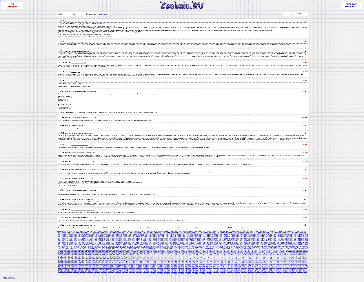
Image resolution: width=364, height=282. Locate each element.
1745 (182, 260)
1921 (302, 262)
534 (249, 238)
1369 (109, 253)
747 (105, 242)
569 (99, 239)
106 (285, 231)
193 (281, 233)
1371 (116, 253)
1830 (231, 261)
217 (99, 234)
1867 (112, 262)
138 (124, 233)
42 (141, 231)
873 (213, 243)
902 (295, 243)
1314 (164, 252)
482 (102, 238)
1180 (196, 248)
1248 (182, 250)
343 (207, 235)
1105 (191, 247)
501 (156, 238)
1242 (161, 250)
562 (79, 239)
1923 (60, 264)
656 (96, 241)
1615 (224, 257)
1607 (196, 257)
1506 (91, 256)
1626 (263, 257)
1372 (119, 253)
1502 (77, 256)
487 (116, 238)
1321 (189, 252)
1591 (140, 257)
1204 (278, 248)
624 (255, 239)
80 (224, 231)
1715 (77, 260)
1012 (116, 246)
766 (159, 242)
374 (295, 235)
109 (294, 231)
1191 (233, 248)
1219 (81, 250)
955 (195, 244)
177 (235, 233)
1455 (161, 254)
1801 (130, 261)
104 (279, 231)
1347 (280, 252)
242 (170, 234)
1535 (193, 256)
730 (306, 241)
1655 (116, 258)
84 (232, 231)
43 (143, 231)
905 (304, 243)
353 (235, 235)
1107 (198, 247)
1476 (235, 254)
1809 (158, 261)
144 (141, 233)
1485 (267, 254)
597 (178, 239)
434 (215, 237)
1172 (168, 248)
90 (245, 231)
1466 (200, 254)
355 (241, 235)
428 (198, 237)
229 (133, 234)
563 (82, 239)
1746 (186, 260)
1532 (182, 256)
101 (271, 231)
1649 (95, 258)
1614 (221, 257)
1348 (283, 252)
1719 (91, 260)
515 (195, 238)
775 (184, 242)
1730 (130, 260)
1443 (119, 254)
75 (213, 231)
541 (269, 238)
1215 (67, 250)
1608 (200, 257)
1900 (228, 262)
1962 (196, 264)
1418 (281, 253)
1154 (107, 248)
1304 (129, 252)
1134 (289, 247)
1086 (125, 247)
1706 (295, 258)
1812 (168, 261)
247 (184, 234)
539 (264, 238)
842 (124, 243)
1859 (84, 262)
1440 (109, 254)
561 (76, 239)
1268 (252, 250)
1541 (214, 256)
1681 (207, 258)
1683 (214, 258)
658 (102, 241)
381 (65, 237)
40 (136, 231)
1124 (255, 247)
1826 (217, 261)
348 (221, 235)
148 (153, 233)
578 (124, 239)
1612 (214, 257)
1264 (238, 250)
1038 (207, 246)
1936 (105, 264)
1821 (200, 261)
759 (139, 242)
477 (87, 238)
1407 (242, 253)
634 (284, 239)
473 (76, 238)
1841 (270, 261)
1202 (271, 248)
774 (181, 242)
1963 (200, 264)
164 (198, 233)
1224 (98, 250)
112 (302, 231)
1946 (140, 264)
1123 (252, 247)
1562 (288, 256)
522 (215, 238)
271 (252, 234)
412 (153, 237)
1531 (179, 256)
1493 (295, 254)
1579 (98, 257)
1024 (158, 246)
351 (230, 235)
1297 (105, 252)
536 (255, 238)
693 (201, 241)
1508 (98, 256)
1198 (257, 248)
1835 (249, 261)
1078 (97, 247)
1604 (186, 257)
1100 (174, 247)
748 (107, 242)
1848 (295, 261)
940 (153, 244)
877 (224, 243)
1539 (207, 256)
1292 (87, 252)
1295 (98, 252)
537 (258, 238)
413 (156, 237)
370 (284, 235)
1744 (179, 260)
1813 (172, 261)
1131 (279, 247)
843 (127, 243)
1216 (70, 250)
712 (255, 241)
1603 (182, 257)
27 (108, 231)
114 (307, 231)
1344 (269, 252)
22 (97, 231)
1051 (253, 246)
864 (187, 243)
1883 (168, 262)
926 (113, 244)
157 (178, 233)
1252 (196, 250)
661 (110, 241)
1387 (172, 253)
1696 (259, 258)
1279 (291, 250)
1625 (259, 257)
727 (298, 241)
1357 (67, 253)
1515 (123, 256)
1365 (95, 253)
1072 (76, 247)
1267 (249, 250)
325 (156, 235)
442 (238, 237)
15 (82, 231)
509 (178, 238)
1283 (305, 250)
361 (258, 235)
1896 (214, 262)
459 (286, 237)
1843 (277, 261)
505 (167, 238)
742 (90, 242)
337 (190, 235)
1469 (210, 254)
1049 (246, 246)
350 (227, 235)
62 (184, 231)
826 (79, 243)
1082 (111, 247)
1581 (105, 257)
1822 (203, 261)
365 (269, 235)
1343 (266, 252)
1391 (186, 253)
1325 (203, 252)
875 (218, 243)
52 (163, 231)
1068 (62, 247)
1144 (73, 248)
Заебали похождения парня (79, 199)
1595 (154, 257)
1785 (74, 261)
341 (201, 235)
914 (79, 244)
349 (224, 235)
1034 (193, 246)
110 (296, 231)
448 (255, 237)
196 (289, 233)
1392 (189, 253)
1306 (136, 252)
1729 (126, 260)
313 (121, 235)
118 (67, 233)
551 (298, 238)
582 (136, 239)
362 (261, 235)
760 (141, 242)
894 (272, 243)
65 (191, 231)
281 (281, 234)
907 (59, 244)
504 (164, 238)
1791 (95, 261)
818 (306, 242)
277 (269, 234)
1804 (140, 261)
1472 (221, 254)
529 (235, 238)
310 (113, 235)
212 (85, 234)
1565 (298, 256)
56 (171, 231)
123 (81, 233)
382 (68, 237)
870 (204, 243)
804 (267, 242)
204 (62, 234)
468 (62, 238)
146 (147, 233)
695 (207, 241)
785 (213, 242)
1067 (59, 247)
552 (301, 238)
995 (60, 246)
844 (130, 243)
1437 (98, 254)
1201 (267, 248)
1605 (189, 257)
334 (181, 235)
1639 (60, 258)
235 (150, 234)
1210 (299, 248)
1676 (189, 258)
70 (202, 231)
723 (286, 241)
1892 (200, 262)
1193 (240, 248)
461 (292, 237)
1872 (130, 262)
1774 (284, 260)
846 (136, 243)
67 (195, 231)
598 (181, 239)
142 (135, 233)
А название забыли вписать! (79, 91)
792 (232, 242)
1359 (74, 253)
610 (215, 239)
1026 (165, 246)
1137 (299, 247)
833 (99, 243)
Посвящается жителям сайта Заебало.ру (83, 152)
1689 (235, 258)
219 (104, 234)
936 (141, 244)
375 (298, 235)
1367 (102, 253)
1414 (267, 253)
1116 (228, 247)
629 (269, 239)
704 (232, 241)
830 (90, 243)
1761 (238, 260)
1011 (112, 246)
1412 (259, 253)
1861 (91, 262)
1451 (147, 254)
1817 (186, 261)
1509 (102, 256)
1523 (151, 256)
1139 (306, 247)
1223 (95, 250)
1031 (182, 246)
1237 (144, 250)
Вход (100, 14)
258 (215, 234)
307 (105, 235)
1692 (245, 258)
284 (289, 234)
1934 (98, 264)
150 (158, 233)
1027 (168, 246)
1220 (84, 250)
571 (105, 239)
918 (90, 244)
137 (121, 233)
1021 (147, 246)
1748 (193, 260)
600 (187, 239)
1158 (120, 248)
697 (213, 241)
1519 (137, 256)
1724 (109, 260)
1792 (98, 261)
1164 (141, 248)
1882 (165, 262)
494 (136, 238)
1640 (63, 258)
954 (193, 244)
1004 (88, 246)
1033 (189, 246)
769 (167, 242)
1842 (274, 261)
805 (269, 242)
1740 (165, 260)
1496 (305, 254)
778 (193, 242)
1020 (144, 246)
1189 (226, 248)
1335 (238, 252)
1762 (242, 260)
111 (299, 231)
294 (68, 235)
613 (224, 239)
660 (107, 241)
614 (227, 239)
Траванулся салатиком (78, 178)
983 (275, 244)
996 (62, 246)
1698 (267, 258)
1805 (144, 261)
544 (278, 238)
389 (87, 237)
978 (261, 244)
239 (161, 234)
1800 (126, 261)
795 (241, 242)
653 (87, 241)
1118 (235, 247)
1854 (67, 262)
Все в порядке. (75, 72)
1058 (277, 246)
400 (119, 237)
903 (298, 243)
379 (59, 237)
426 (193, 237)
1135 (293, 247)
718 (272, 241)
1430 (74, 254)
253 (201, 234)
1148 (86, 248)
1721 (98, 260)
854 (159, 243)
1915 (281, 262)
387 (82, 237)
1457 (168, 254)
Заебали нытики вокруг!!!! (78, 63)
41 (139, 231)
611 (218, 239)
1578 (95, 257)
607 (207, 239)
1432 (81, 254)
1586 (123, 257)
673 (144, 241)
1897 (218, 262)
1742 (172, 260)
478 (90, 238)
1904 (242, 262)
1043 (225, 246)
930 (124, 244)
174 (227, 233)
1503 (81, 256)
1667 (158, 258)
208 (73, 234)
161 (190, 233)
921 (99, 244)
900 (289, 243)
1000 (74, 246)
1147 (83, 248)
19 (91, 231)
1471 (217, 254)
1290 (80, 252)
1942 (126, 264)
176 (232, 233)
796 (244, 242)
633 (281, 239)
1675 (186, 258)
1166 (148, 248)
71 (204, 231)
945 (167, 244)
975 (252, 244)
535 (252, 238)
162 (192, 233)
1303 (126, 252)
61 (182, 231)
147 (150, 233)
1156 (114, 248)
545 (281, 238)
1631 (281, 257)
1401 (221, 253)
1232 (126, 250)
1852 (60, 262)
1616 (228, 257)
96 (259, 231)
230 (136, 234)
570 (102, 239)
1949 (151, 264)
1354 (306, 252)
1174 (175, 248)
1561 (284, 256)
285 (292, 234)
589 (156, 239)
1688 (231, 258)
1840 (267, 261)
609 (213, 239)
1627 (267, 257)
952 (187, 244)
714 (261, 241)
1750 (200, 260)
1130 (276, 247)
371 (286, 235)
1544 (224, 256)
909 (65, 244)
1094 (153, 247)
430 (204, 237)
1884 (172, 262)
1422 (295, 253)
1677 (193, 258)
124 (84, 233)
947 (173, 244)
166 (204, 233)
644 (62, 241)
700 (221, 241)
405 (133, 237)
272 (255, 234)
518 (204, 238)
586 (147, 239)
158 (181, 233)
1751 (203, 260)
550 (295, 238)
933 (133, 244)
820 (62, 243)
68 (197, 231)
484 (107, 238)
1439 (105, 254)
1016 (130, 246)
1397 (207, 253)
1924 (63, 264)
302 (90, 235)
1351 (295, 252)
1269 (256, 250)
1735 (147, 260)
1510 (105, 256)
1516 (126, 256)
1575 (84, 257)
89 (243, 231)
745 (99, 242)
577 (122, 239)
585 (144, 239)
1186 (216, 248)
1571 (70, 257)
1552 (252, 256)
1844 (281, 261)
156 (175, 233)
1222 (91, 250)
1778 (298, 260)
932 (130, 244)
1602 (179, 257)
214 (90, 234)
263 (230, 234)
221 (110, 234)
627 (264, 239)
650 (79, 241)
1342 (262, 252)
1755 (217, 260)
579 (127, 239)
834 (102, 243)
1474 (228, 254)
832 (96, 243)
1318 (178, 252)
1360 (77, 253)
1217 (74, 250)
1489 (281, 254)
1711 (63, 260)
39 (134, 231)
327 (161, 235)
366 (272, 235)
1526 (161, 256)
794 (238, 242)
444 (244, 237)
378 (306, 235)
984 (278, 244)
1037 (203, 246)
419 (173, 237)
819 (59, 243)
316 (130, 235)
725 (292, 241)
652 (85, 241)
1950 (154, 264)
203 (59, 234)
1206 (285, 248)
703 (230, 241)
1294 (94, 252)
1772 (277, 260)
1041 (218, 246)
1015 (126, 246)
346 (215, 235)
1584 (116, 257)
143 (138, 233)
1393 (193, 253)
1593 (147, 257)
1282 (302, 250)
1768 (263, 260)
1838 (259, 261)
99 (265, 231)
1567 (305, 256)
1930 (84, 264)
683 (173, 241)
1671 (172, 258)
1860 (88, 262)
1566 (302, 256)
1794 (105, 261)
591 (161, 239)
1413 (263, 253)
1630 (277, 257)
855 (161, 243)
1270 (259, 250)
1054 (263, 246)
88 (241, 231)
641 (303, 239)
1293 (91, 252)
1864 (102, 262)
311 (116, 235)
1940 (119, 264)
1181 (199, 248)
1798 (119, 261)
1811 (165, 261)
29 (112, 231)
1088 (132, 247)
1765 (252, 260)
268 (244, 234)
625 (258, 239)
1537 (200, 256)
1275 (277, 250)
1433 (84, 254)
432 (210, 237)
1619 (238, 257)
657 (99, 241)
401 (122, 237)
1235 (137, 250)
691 (196, 241)
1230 (119, 250)
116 (62, 233)
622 (249, 239)
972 (244, 244)
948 (176, 244)
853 (156, 243)
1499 (67, 256)
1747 (189, 260)
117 (65, 233)
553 (303, 238)
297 (76, 235)
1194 (243, 248)
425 (190, 237)
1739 (161, 260)
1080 (104, 247)
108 (291, 231)
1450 (144, 254)
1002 (81, 246)
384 (73, 237)
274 (261, 234)
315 (127, 235)
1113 (218, 247)
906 (306, 243)
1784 (70, 261)
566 (90, 239)
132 (107, 233)
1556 (267, 256)
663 (116, 241)
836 (107, 243)
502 (159, 238)
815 (298, 242)
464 (301, 237)
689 (190, 241)
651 (82, 241)
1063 (295, 246)
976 (255, 244)
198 (295, 233)
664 (119, 241)
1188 (223, 248)
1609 (203, 257)
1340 (255, 252)
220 (107, 234)
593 (167, 239)
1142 (66, 248)
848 (141, 243)
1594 (151, 257)
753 (122, 242)
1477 (238, 254)
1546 (231, 256)
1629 (274, 257)
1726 (116, 260)
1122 (248, 247)
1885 (175, 262)
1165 (144, 248)
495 (139, 238)
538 (261, 238)
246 (181, 234)
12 (75, 231)
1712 (67, 260)
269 (247, 234)
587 (150, 239)
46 (150, 231)
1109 (205, 247)
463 (298, 237)
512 (187, 238)
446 (249, 237)
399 (116, 237)
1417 (277, 253)
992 (301, 244)
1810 (161, 261)
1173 (172, 248)
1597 (161, 257)
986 (284, 244)
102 (274, 231)
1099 (171, 247)
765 (156, 242)
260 (221, 234)
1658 (126, 258)
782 (204, 242)
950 (181, 244)
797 (247, 242)
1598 (165, 257)
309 (110, 235)
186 (261, 233)
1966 (210, 264)
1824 (210, 261)
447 (252, 237)
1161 (131, 248)
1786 (77, 261)
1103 (185, 247)
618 (238, 239)
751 (116, 242)
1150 (93, 248)
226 (124, 234)
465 (303, 237)
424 (187, 237)
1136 (296, 247)
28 (110, 231)
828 (85, 243)
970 (238, 244)
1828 (224, 261)
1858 (81, 262)
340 (198, 235)
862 (181, 243)
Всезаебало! (13, 5)
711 (252, 241)
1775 (288, 260)
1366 (98, 253)
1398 (210, 253)
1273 (270, 250)
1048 (242, 246)
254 (204, 234)
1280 (295, 250)
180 (244, 233)
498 (147, 238)
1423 (298, 253)
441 (235, 237)
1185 (213, 248)
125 (87, 233)
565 (87, 239)
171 (218, 233)
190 (272, 233)
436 (221, 237)
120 (73, 233)
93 (252, 231)
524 (221, 238)
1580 (102, 257)
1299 (112, 252)
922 (102, 244)
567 (93, 239)
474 (79, 238)
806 (272, 242)
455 (275, 237)
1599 (168, 257)
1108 (202, 247)
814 (295, 242)
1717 (84, 260)
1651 (102, 258)
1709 (305, 258)
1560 (281, 256)
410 (147, 237)
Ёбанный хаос (75, 21)
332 (176, 235)
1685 (221, 258)
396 (107, 237)
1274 (274, 250)
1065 (302, 246)
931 (127, 244)
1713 (70, 260)
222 (113, 234)
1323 (196, 252)
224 (119, 234)
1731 (133, 260)
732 (62, 242)
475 (82, 238)
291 (59, 235)
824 (73, 243)
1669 (165, 258)
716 (267, 241)
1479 (245, 254)
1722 (102, 260)
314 (124, 235)
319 (139, 235)
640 (301, 239)
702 (227, 241)
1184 (209, 248)
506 (170, 238)
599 (184, 239)
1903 (239, 262)
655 (93, 241)
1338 (248, 252)
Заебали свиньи (76, 51)
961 (212, 244)
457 (281, 237)
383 (70, 237)
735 (70, 242)
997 (65, 246)
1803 (137, 261)
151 (161, 233)
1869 (119, 262)
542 (272, 238)
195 (286, 233)
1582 (109, 257)
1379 (144, 253)
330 (170, 235)
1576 (88, 257)
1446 (130, 254)
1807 (151, 261)
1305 (133, 252)
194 (283, 233)
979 (264, 244)
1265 (242, 250)
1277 (284, 250)
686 (181, 241)
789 (224, 242)
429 (201, 237)
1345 (273, 252)
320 (141, 235)
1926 (70, 264)
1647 (88, 258)
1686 (224, 258)
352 (232, 235)
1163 (137, 248)
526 (227, 238)
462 (295, 237)
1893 (203, 262)
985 (281, 244)
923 (104, 244)
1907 (253, 262)
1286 (66, 252)
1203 (274, 248)
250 (193, 234)
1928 (77, 264)
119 (70, 233)
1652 (105, 258)
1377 (137, 253)
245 (178, 234)
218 (102, 234)
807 (275, 242)
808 (278, 242)
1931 (88, 264)
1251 (193, 250)
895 (275, 243)
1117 (232, 247)
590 (159, 239)
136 (118, 233)
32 (119, 231)
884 (244, 243)
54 (167, 231)
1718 (88, 260)
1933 (95, 264)
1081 (108, 247)
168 (209, 233)
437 (224, 237)
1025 (161, 246)
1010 (109, 246)
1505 (88, 256)
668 (130, 241)
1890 (193, 262)
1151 (97, 248)
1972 (231, 264)
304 (96, 235)
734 (68, 242)
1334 (234, 252)
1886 (179, 262)
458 (284, 237)
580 (130, 239)
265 (235, 234)
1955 (172, 264)
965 (224, 244)
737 (76, 242)
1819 (193, 261)
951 (184, 244)
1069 (66, 247)
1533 (186, 256)
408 (141, 237)
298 (79, 235)
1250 (189, 250)
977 (258, 244)
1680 (203, 258)
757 (133, 242)
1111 (212, 247)
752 (119, 242)
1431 (77, 254)
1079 (101, 247)
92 (250, 231)
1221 (88, 250)
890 (261, 243)
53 (165, 231)
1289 (77, 252)
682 (170, 241)
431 (207, 237)
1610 (207, 257)
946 (170, 244)
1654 (112, 258)
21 (95, 231)
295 (70, 235)
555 (59, 239)
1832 (238, 261)
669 (133, 241)
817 (303, 242)
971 (241, 244)
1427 (63, 254)
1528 (168, 256)
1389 (179, 253)
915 (82, 244)
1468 (207, 254)
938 (147, 244)
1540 (210, 256)
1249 (186, 250)
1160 (127, 248)
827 (82, 243)
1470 (214, 254)
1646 (84, 258)
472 (73, 238)
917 (87, 244)
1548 (238, 256)
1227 (109, 250)
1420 (288, 253)
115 (59, 233)
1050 (249, 246)
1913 (274, 262)
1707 (298, 258)
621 (247, 239)
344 (210, 235)
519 (207, 238)
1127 (265, 247)
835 (105, 243)
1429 (70, 254)
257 (212, 234)
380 (62, 237)
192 (278, 233)
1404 (232, 253)
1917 (288, 262)
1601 (175, 257)
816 (301, 242)
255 (207, 234)
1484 (263, 254)
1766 (256, 260)
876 (221, 243)
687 (184, 241)
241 (167, 234)
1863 (98, 262)
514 (193, 238)
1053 (260, 246)
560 (73, 239)
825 (76, 243)
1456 (165, 254)
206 (68, 234)
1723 (105, 260)
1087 (129, 247)
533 (247, 238)
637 (292, 239)
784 (210, 242)
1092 (146, 247)
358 (249, 235)
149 (155, 233)
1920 (298, 262)
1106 (195, 247)
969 (235, 244)
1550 (245, 256)
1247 (179, 250)
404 (130, 237)
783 (207, 242)
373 (292, 235)
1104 (188, 247)
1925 (67, 264)
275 (264, 234)
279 (275, 234)
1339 (252, 252)
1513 (116, 256)
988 (289, 244)
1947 (144, 264)
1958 (182, 264)
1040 (214, 246)
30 (115, 231)
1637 (302, 257)
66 (193, 231)
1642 (70, 258)
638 (295, 239)
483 (105, 238)
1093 (150, 247)
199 (298, 233)
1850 (302, 261)
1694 (252, 258)
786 (215, 242)
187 (263, 233)
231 (139, 234)
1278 (288, 250)
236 (153, 234)
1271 (263, 250)
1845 (284, 261)
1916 (284, 262)
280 (278, 234)
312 (119, 235)
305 (99, 235)
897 (281, 243)
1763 (245, 260)
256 (210, 234)
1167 (151, 248)
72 (206, 231)
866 (193, 243)
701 (224, 241)
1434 (88, 254)
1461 (182, 254)
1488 (277, 254)
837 (110, 243)
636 (289, 239)
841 (122, 243)
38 (132, 231)
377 (303, 235)
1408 (246, 253)
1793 (102, 261)
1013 (119, 246)
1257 (214, 250)
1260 (224, 250)
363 (264, 235)
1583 (112, 257)
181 (246, 233)
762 (147, 242)
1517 (130, 256)
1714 (74, 260)
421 (178, 237)
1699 (270, 258)
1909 (260, 262)
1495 (302, 254)
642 (306, 239)
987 (286, 244)
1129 (272, 247)
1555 (263, 256)
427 (195, 237)
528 (232, 238)
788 (221, 242)
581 (133, 239)
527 (230, 238)
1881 (161, 262)
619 (241, 239)
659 (105, 241)
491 (127, 238)
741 (87, 242)
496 (141, 238)
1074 (83, 247)
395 (105, 237)
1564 (295, 256)
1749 (196, 260)
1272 (267, 250)
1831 (235, 261)
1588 (130, 257)
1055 (267, 246)
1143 (69, 248)
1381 (151, 253)
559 (70, 239)
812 (289, 242)
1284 (59, 252)
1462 (186, 254)
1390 (182, 253)
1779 (302, 260)
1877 (147, 262)
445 (247, 237)
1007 (98, 246)
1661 (137, 258)
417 (167, 237)
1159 (124, 248)
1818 (189, 261)
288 (301, 234)
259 (218, 234)
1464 (193, 254)
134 (113, 233)
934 (136, 244)
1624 (256, 257)
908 (62, 244)
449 (258, 237)
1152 (100, 248)
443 (241, 237)
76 (215, 231)
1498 (63, 256)
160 (187, 233)
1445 (126, 254)
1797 (116, 261)
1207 (288, 248)
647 (70, 241)
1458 (172, 254)
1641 (67, 258)
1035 (196, 246)
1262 (231, 250)
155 (172, 233)
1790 (91, 261)
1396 (203, 253)
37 (130, 231)
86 (237, 231)
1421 (291, 253)
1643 (74, 258)
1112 (215, 247)
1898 (221, 262)
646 (68, 241)
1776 (291, 260)
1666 (154, 258)
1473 (224, 254)
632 (278, 239)
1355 (60, 253)
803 (264, 242)
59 (178, 231)
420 (176, 237)
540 (267, 238)
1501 (74, 256)
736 (73, 242)
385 (76, 237)
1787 (81, 261)
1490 (284, 254)
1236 (140, 250)
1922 (305, 262)
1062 (291, 246)
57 (174, 231)
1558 (274, 256)
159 (184, 233)
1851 (305, 261)
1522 (147, 256)
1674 (182, 258)
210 (79, 234)
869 (201, 243)
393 (99, 237)
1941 (123, 264)
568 (96, 239)
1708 (302, 258)
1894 (207, 262)
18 (88, 231)
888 (255, 243)
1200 (264, 248)
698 (215, 241)
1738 (158, 260)
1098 (167, 247)
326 (158, 235)
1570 (67, 257)
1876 (144, 262)
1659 (130, 258)
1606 (193, 257)
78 (219, 231)
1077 (94, 247)
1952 (161, 264)
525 (224, 238)
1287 (70, 252)
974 (249, 244)
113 (304, 231)
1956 (175, 264)
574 (113, 239)
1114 (222, 247)
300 (85, 235)
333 (178, 235)
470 (68, 238)
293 (65, 235)
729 (303, 241)
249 (190, 234)
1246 (175, 250)
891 (264, 243)
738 (79, 242)
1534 (189, 256)
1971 (228, 264)
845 (133, 243)
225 (121, 234)
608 (210, 239)
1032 (186, 246)
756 (130, 242)
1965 (207, 264)
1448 (137, 254)
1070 (69, 247)
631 (275, 239)
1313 (161, 252)
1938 (112, 264)
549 (292, 238)
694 (204, 241)
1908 (256, 262)
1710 (60, 260)
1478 (242, 254)
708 (244, 241)
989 (292, 244)
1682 (210, 258)
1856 (74, 262)
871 (207, 243)
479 (93, 238)
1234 (133, 250)
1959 (186, 264)
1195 (247, 248)
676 (153, 241)
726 (295, 241)
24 (102, 231)
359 (252, 235)
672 (141, 241)
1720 (95, 260)
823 (70, 243)
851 (150, 243)
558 (68, 239)
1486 (270, 254)
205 (65, 234)
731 (59, 242)
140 (130, 233)
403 (127, 237)
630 (272, 239)
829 (87, 243)
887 (252, 243)
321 (144, 235)
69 (200, 231)
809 (281, 242)
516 (198, 238)
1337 (245, 252)
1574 (81, 257)
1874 (137, 262)
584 (141, 239)
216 (96, 234)
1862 (95, 262)
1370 (112, 253)
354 (238, 235)
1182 (202, 248)
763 (150, 242)
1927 (74, 264)
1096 (160, 247)
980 (267, 244)
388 (85, 237)
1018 (137, 246)
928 (119, 244)
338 (193, 235)
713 (258, 241)
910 (68, 244)
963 (218, 244)
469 (65, 238)
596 (176, 239)
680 (164, 241)
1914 (277, 262)
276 (267, 234)
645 (65, 241)
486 (113, 238)
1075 (87, 247)
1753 (210, 260)
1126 (262, 247)
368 (278, 235)
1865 (105, 262)
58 (176, 231)
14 (80, 231)
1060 (284, 246)
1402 (225, 253)
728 (301, 241)
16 (84, 231)
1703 (284, 258)
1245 (172, 250)
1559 (277, 256)
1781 (60, 261)
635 (286, 239)
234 (147, 234)
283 (286, 234)
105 (282, 231)
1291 (84, 252)
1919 (295, 262)
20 (93, 231)
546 (284, 238)
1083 (115, 247)
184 (255, 233)
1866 (109, 262)
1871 (126, 262)
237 (156, 234)
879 (230, 243)
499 (150, 238)
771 (173, 242)
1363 (88, 253)
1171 (165, 248)
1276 (281, 250)
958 (204, 244)
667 (127, 241)
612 (221, 239)
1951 (158, 264)
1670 (168, 258)
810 (284, 242)
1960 (189, 264)
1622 (249, 257)
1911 (267, 262)
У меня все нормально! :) (351, 5)
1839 (263, 261)
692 (198, 241)
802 (261, 242)
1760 (235, 260)
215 (93, 234)
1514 (119, 256)
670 (136, 241)
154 (170, 233)
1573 (77, 257)
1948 (147, 264)
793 (235, 242)
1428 (67, 254)
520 (210, 238)
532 (244, 238)
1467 (203, 254)
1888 (186, 262)
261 (224, 234)
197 (292, 233)
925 (110, 244)
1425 (305, 253)
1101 (178, 247)
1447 (133, 254)
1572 (74, 257)
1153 (103, 248)
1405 (235, 253)
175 (229, 233)
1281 (298, 250)
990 (295, 244)
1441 (112, 254)
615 (230, 239)
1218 (77, 250)
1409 (249, 253)
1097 (164, 247)
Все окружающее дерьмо (78, 162)
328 (164, 235)
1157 (117, 248)
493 (133, 238)
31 (117, 231)
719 (275, 241)
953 (190, 244)
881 (235, 243)
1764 (249, 260)
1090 (139, 247)
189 (269, 233)
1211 (302, 248)
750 (113, 242)
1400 (218, 253)
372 (289, 235)
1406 (239, 253)
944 (164, 244)
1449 (140, 254)
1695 (256, 258)
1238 (147, 250)
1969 (221, 264)
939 (150, 244)
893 (269, 243)
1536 (196, 256)
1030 (179, 246)
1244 (168, 250)
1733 (140, 260)
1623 (252, 257)
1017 (133, 246)
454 (272, 237)
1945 (137, 264)
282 (284, 234)
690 (193, 241)
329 (167, 235)
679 (161, 241)
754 (124, 242)
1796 (112, 261)
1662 (140, 258)
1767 (259, 260)
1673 (179, 258)
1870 (123, 262)
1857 (77, 262)
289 (303, 234)
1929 (81, 264)
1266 (245, 250)
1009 (105, 246)
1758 (228, 260)
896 (278, 243)
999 (71, 246)
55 (169, 231)
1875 (140, 262)
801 (258, 242)
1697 (263, 258)
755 (127, 242)
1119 (238, 247)
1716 (81, 260)
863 (184, 243)
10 (71, 231)
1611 (210, 257)
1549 (242, 256)
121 (76, 233)
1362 (84, 253)
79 (221, 231)
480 (96, 238)
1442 (116, 254)
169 (212, 233)
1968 (217, 264)
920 (96, 244)
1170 (161, 248)
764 (153, 242)
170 (215, 233)
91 (248, 231)
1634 (291, 257)
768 (164, 242)
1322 (192, 252)
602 (193, 239)
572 (107, 239)
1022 (151, 246)
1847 (291, 261)
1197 (254, 248)
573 (110, 239)
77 (217, 231)
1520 (140, 256)
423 (184, 237)
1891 (196, 262)
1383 (158, 253)
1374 (126, 253)
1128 (269, 247)
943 (161, 244)
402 (124, 237)
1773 (281, 260)
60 (180, 231)
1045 (232, 246)
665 (122, 241)
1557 (270, 256)
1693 (249, 258)
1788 (84, 261)
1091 (143, 247)
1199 (260, 248)
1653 (109, 258)
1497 (60, 256)
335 (184, 235)
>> (0, 0)
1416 (274, 253)
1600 (172, 257)
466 (306, 237)
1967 (214, 264)
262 (227, 234)
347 (218, 235)
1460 (179, 254)
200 (300, 233)
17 (86, 231)
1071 (73, 247)
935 (139, 244)
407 (139, 237)
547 (286, 238)
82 (228, 231)
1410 (253, 253)
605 (201, 239)
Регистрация (106, 14)
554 (306, 238)
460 (289, 237)
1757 (224, 260)
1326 (206, 252)
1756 (221, 260)
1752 (207, 260)
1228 (112, 250)
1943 (130, 264)
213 (87, 234)
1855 (70, 262)
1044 (228, 246)
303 (93, 235)
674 (147, 241)
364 (267, 235)
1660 (133, 258)
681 (167, 241)
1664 (147, 258)
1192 (236, 248)
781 (201, 242)
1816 (182, 261)
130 (101, 233)
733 (65, 242)
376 (301, 235)
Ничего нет (74, 42)
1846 (288, 261)
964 (221, 244)
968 (232, 244)
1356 (63, 253)
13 (78, 231)
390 (90, 237)
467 (59, 238)
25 (104, 231)
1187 (219, 248)
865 (190, 243)
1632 (284, 257)
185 (258, 233)
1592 (144, 257)
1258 (217, 250)
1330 (220, 252)
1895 (210, 262)
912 (73, 244)
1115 (225, 247)
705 (235, 241)
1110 (208, 247)
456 (278, 237)
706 (238, 241)
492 (130, 238)
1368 (105, 253)
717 (269, 241)
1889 (189, 262)
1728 (123, 260)
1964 (203, 264)
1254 (203, 250)
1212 (306, 248)
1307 (140, 252)
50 (158, 231)
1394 (196, 253)
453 (269, 237)
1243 (165, 250)
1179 (192, 248)
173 (224, 233)
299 (82, 235)
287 (298, 234)
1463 (189, 254)
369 (281, 235)
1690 (238, 258)
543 (275, 238)
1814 (175, 261)
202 (306, 233)
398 (113, 237)
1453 (154, 254)
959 (207, 244)
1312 (157, 252)
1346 (276, 252)
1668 (161, 258)
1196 (250, 248)
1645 (81, 258)
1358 (70, 253)
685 (178, 241)
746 (102, 242)
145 (144, 233)
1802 (133, 261)
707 (241, 241)
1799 (123, 261)
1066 (305, 246)
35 (126, 231)
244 (176, 234)
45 (147, 231)
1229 (116, 250)
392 (96, 237)
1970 (224, 264)
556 (62, 239)
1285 (63, 252)
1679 (200, 258)
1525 (158, 256)
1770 (270, 260)
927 (116, 244)
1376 (133, 253)
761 (144, 242)
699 (218, 241)
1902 (235, 262)
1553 (256, 256)
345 (212, 235)
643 (59, 241)
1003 (84, 246)
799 (252, 242)
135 (116, 233)
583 (139, 239)
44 (145, 231)
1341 (259, 252)
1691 (242, 258)
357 (247, 235)
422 (181, 237)
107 (288, 231)
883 (241, 243)
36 (128, 231)
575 (116, 239)
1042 (221, 246)
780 (198, 242)
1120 (241, 247)
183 (252, 233)
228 (130, 234)
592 (164, 239)
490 (124, 238)
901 (292, 243)
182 (249, 233)
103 (276, 231)
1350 (292, 252)
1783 (67, 261)
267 (241, 234)
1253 (200, 250)
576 (119, 239)
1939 (116, 264)
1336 (241, 252)
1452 (151, 254)
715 (264, 241)
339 (195, 235)
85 (235, 231)
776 (187, 242)
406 (136, 237)
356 (244, 235)
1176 (182, 248)
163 (195, 233)
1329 (217, 252)
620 (244, 239)
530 (238, 238)
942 (158, 244)
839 (116, 243)
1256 (210, 250)
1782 (63, 261)
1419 (284, 253)
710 (250, 241)
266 (238, 234)
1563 (291, 256)
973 (247, 244)
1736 (151, 260)
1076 (90, 247)
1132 (282, 247)
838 (113, 243)
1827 (221, 261)
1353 (302, 252)
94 (254, 231)
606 (204, 239)
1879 (154, 262)
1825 (214, 261)
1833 (242, 261)
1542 (217, 256)
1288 (73, 252)
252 (198, 234)
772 (176, 242)
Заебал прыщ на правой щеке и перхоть (82, 210)
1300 (115, 252)
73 (208, 231)
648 (73, 241)
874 (215, 243)
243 (173, 234)
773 (178, 242)
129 (99, 233)
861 (178, 243)
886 (250, 243)
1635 (295, 257)
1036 (200, 246)
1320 (185, 252)
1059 (281, 246)
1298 (108, 252)
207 (70, 234)
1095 (157, 247)
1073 (80, 247)
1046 (235, 246)
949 (178, 244)
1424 (302, 253)
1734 (144, 260)
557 (65, 239)
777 (190, 242)
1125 (259, 247)
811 (286, 242)
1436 (95, 254)
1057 (274, 246)
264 (232, 234)
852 (153, 243)
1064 (298, 246)
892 (267, 243)
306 (102, 235)
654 (90, 241)
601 (190, 239)
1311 (154, 252)
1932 (91, 264)
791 (230, 242)
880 (232, 243)
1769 (267, 260)
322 (147, 235)
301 (87, 235)
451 (264, 237)
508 (176, 238)
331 (173, 235)
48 (154, 231)
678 (159, 241)
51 (160, 231)
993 (303, 244)
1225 (102, 250)
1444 (123, 254)
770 (170, 242)
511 (184, 238)
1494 (298, 254)
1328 (213, 252)
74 (211, 231)
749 (110, 242)
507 (173, 238)
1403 (228, 253)
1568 (60, 257)
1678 (196, 258)
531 (241, 238)
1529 (172, 256)
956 (198, 244)
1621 (245, 257)
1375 (130, 253)
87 (239, 231)
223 (116, 234)
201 (303, 233)
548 (289, 238)
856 (164, 243)
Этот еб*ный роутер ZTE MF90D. (80, 225)
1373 (123, 253)
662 (113, 241)
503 (161, 238)
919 (93, 244)
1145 (76, 248)
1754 (214, 260)
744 (96, 242)
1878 (151, 262)
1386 (168, 253)
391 (93, 237)
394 (102, 237)
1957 (179, 264)
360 (255, 235)
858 (170, 243)
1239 (151, 250)
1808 (154, 261)
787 (218, 242)
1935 (102, 264)
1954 (168, 264)
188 (266, 233)
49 (156, 231)
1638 (305, 257)
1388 (175, 253)
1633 (288, 257)
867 (196, 243)
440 (232, 237)
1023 (154, 246)
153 (167, 233)
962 (215, 244)
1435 (91, 254)
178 (238, 233)
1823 (207, 261)
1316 (171, 252)
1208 (292, 248)
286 (295, 234)
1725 (112, 260)
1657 (123, 258)
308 (107, 235)
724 (289, 241)
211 (82, 234)
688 (187, 241)
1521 (144, 256)
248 (187, 234)
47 (152, 231)
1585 (119, 257)
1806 (147, 261)
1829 (228, 261)
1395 (200, 253)
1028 (172, 246)
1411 (256, 253)
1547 (235, 256)
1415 (270, 253)
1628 (270, 257)
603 (196, 239)
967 (230, 244)
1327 (210, 252)
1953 (165, 264)
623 (252, 239)
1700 (274, 258)
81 (226, 231)
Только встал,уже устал (78, 133)
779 (196, 242)
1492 (291, 254)
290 (306, 234)
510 (181, 238)
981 (269, 244)
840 (119, 243)
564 (85, 239)
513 (190, 238)
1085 (122, 247)
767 (161, 242)
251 (195, 234)
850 (147, 243)
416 (164, 237)
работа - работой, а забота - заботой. (81, 81)
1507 (95, 256)
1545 (228, 256)
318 (136, 235)
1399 (214, 253)
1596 (158, 257)
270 (249, 234)
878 (227, 243)
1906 (249, 262)
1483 (259, 254)
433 (212, 237)
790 (227, 242)
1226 (105, 250)
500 (153, 238)
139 (127, 233)
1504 (84, 256)
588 (153, 239)
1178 (189, 248)
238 (158, 234)
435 (218, 237)
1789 (88, 261)
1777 (295, 260)
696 (210, 241)
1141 (62, 248)
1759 (231, 260)
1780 (305, 260)
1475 (231, 254)
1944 (133, 264)
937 (144, 244)
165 (201, 233)
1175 (178, 248)
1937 (109, 264)
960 (210, 244)
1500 (70, 256)
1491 (288, 254)
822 (68, 243)
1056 (270, 246)
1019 (140, 246)
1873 (133, 262)
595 (173, 239)
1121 (245, 247)
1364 (91, 253)
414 (158, 237)
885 (247, 243)
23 (99, 231)
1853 (63, 262)
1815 (179, 261)
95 (256, 231)
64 (189, 231)
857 (167, 243)
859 (173, 243)
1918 (291, 262)
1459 (175, 254)
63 (187, 231)
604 (198, 239)
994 (306, 244)
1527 (165, 256)
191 (275, 233)
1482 (256, 254)
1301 (119, 252)
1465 (196, 254)
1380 (147, 253)
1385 (165, 253)
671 (139, 241)
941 (156, 244)
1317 (175, 252)
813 (292, 242)
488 (119, 238)
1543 (221, 256)
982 (272, 244)
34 (123, 231)
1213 (60, 250)
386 (79, 237)
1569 (63, 257)
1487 (274, 254)
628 (267, 239)
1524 (154, 256)
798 (250, 242)
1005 (91, 246)
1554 (259, 256)
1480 (249, 254)
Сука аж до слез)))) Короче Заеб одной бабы (83, 169)
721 (281, 241)
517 (201, 238)
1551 (249, 256)
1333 (231, 252)
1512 (112, 256)
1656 (119, 258)
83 (230, 231)
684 (176, 241)
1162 (134, 248)
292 (62, 235)
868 (198, 243)
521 (212, 238)
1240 (154, 250)
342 (204, 235)
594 (170, 239)
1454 (158, 254)
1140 (59, 248)
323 (150, 235)
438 (227, 237)
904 (301, 243)
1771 (274, 260)
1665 (151, 258)
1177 (185, 248)
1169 (158, 248)
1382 (154, 253)
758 (136, 242)
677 (156, 241)
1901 (232, 262)
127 (93, 233)
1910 (263, 262)
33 (121, 231)
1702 (281, 258)
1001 (77, 246)
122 (79, 233)
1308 (143, 252)
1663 (144, 258)
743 (93, 242)
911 (70, 244)
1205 (281, 248)
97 (261, 231)
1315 (168, 252)
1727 (119, 260)
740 (85, 242)
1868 (116, 262)
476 (85, 238)
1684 (217, 258)
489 (122, 238)
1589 (133, 257)
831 (93, 243)
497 (144, 238)
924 (107, 244)
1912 (270, 262)
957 (201, 244)
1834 (245, 261)
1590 (137, 257)
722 (284, 241)
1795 (109, 261)
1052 (256, 246)
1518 (133, 256)
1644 (77, 258)
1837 (256, 261)
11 (73, 231)
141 (133, 233)
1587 (126, 257)
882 (238, 243)
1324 (199, 252)
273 (258, 234)
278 (272, 234)
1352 (299, 252)
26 (106, 231)
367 (275, 235)
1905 (246, 262)
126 (90, 233)
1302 (122, 252)
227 (127, 234)
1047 (239, 246)
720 (278, 241)
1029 (175, 246)
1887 (182, 262)
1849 (298, 261)
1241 (158, 250)
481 (99, 238)
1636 (298, 257)
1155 (110, 248)
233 (144, 234)
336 (187, 235)
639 (298, 239)
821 (65, 243)
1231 (123, 250)
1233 (130, 250)
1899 (225, 262)
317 (133, 235)
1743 (175, 260)
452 (267, 237)
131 (104, 233)
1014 (123, 246)
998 (68, 246)
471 (70, 238)
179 (241, 233)
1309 (147, 252)
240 (164, 234)
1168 (155, 248)
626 (261, 239)
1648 (91, 258)
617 (235, 239)
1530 (175, 256)
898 (284, 243)
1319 (182, 252)
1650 (98, 258)
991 (298, 244)
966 (227, 244)
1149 (90, 248)
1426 (60, 254)
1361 (81, 253)
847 (139, 243)
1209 (295, 248)
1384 (161, 253)
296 (73, 235)
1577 (91, 257)
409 (144, 237)
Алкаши (73, 125)
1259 (221, 250)
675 (150, 241)
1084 (118, 247)
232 (141, 234)
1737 (154, 260)
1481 (252, 254)
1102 (181, 247)
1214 (63, 250)
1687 (228, 258)
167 (207, 233)
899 (287, 243)
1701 (277, 258)
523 (218, 238)
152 (164, 233)
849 (144, 243)
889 (258, 243)
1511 (109, 256)
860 (176, 243)
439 (230, 237)
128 (96, 233)
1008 (102, 246)
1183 (206, 248)
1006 (95, 246)
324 (153, 235)
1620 (242, 257)
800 (255, 242)
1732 (137, 260)
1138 (303, 247)
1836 (252, 261)
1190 (230, 248)
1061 (288, 246)
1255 (207, 250)
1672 (175, 258)
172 (221, 233)
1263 (235, 250)
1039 (210, 246)
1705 (291, 258)
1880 (158, 262)
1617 (231, 257)
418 (170, 237)
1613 (217, 257)
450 (261, 237)
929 (121, 244)
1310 (150, 252)
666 (124, 241)
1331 (224, 252)
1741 (168, 260)
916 (85, 244)
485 (110, 238)
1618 (235, 257)
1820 (196, 261)
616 (232, 239)
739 (82, 242)
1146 (79, 248)
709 (247, 241)
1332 (227, 252)
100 (268, 231)
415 (161, 237)
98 (263, 231)
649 (76, 241)
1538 (203, 256)
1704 (288, 258)
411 (150, 237)
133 (110, 233)
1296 (101, 252)
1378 (140, 253)
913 (76, 244)
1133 (286, 247)
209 (76, 234)
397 (110, 237)
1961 (193, 264)
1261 (228, 250)
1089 (136, 247)
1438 (102, 254)
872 (210, 243)
